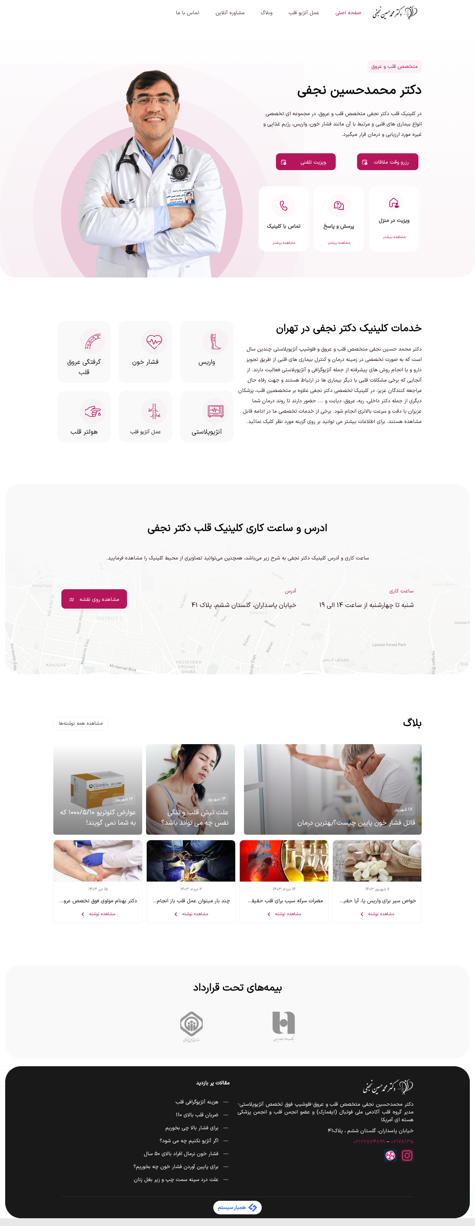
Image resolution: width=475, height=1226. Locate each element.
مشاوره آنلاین (230, 13)
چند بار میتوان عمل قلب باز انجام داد (189, 901)
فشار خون (145, 362)
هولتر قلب (84, 432)
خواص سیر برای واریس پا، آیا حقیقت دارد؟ (370, 901)
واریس (206, 362)
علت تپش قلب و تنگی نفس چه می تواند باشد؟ (194, 818)
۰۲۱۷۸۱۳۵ (402, 1142)
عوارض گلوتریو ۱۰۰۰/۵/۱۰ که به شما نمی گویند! (98, 818)
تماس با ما (187, 13)
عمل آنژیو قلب (304, 13)
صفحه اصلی (348, 13)
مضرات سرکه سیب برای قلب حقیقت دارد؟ (279, 901)
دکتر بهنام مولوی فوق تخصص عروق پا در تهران (86, 901)
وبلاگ (266, 13)
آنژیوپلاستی (207, 432)
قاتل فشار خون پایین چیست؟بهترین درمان (356, 823)
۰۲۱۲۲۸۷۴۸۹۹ (369, 1142)
